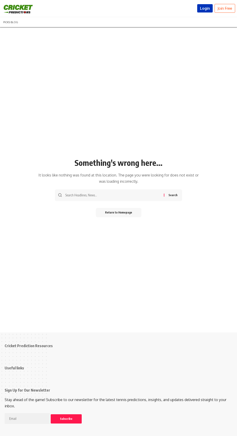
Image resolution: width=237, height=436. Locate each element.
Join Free (225, 8)
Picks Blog (10, 21)
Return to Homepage (118, 212)
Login (205, 8)
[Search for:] (113, 195)
